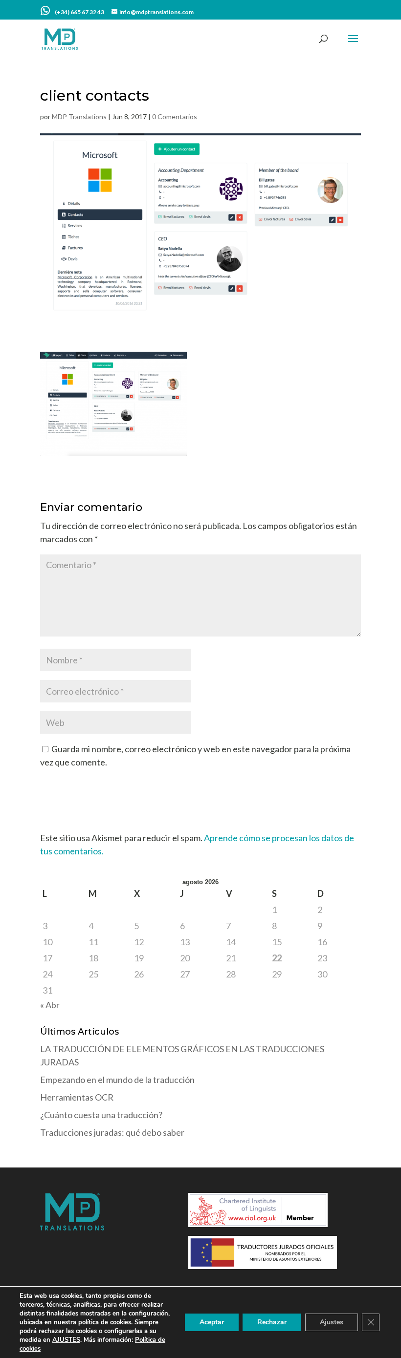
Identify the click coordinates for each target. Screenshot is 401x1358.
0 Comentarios (174, 116)
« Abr (50, 1004)
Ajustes (331, 1322)
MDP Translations (79, 116)
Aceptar (212, 1322)
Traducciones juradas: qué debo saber (112, 1132)
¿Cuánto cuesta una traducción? (101, 1114)
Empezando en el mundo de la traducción (117, 1079)
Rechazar (272, 1322)
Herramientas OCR (76, 1097)
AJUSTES (66, 1340)
